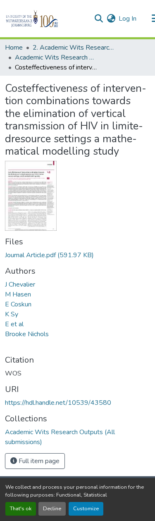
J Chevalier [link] (20, 284)
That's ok (20, 508)
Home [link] (14, 47)
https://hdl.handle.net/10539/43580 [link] (58, 402)
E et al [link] (14, 324)
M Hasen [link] (18, 294)
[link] (77, 255)
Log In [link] (127, 18)
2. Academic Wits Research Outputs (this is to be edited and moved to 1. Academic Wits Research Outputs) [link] (74, 47)
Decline (52, 508)
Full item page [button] (38, 461)
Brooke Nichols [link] (27, 334)
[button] (46, 18)
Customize (86, 508)
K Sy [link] (11, 314)
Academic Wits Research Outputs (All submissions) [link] (56, 57)
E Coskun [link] (18, 304)
